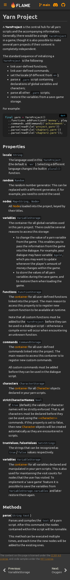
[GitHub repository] (63, 5)
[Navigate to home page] (21, 5)
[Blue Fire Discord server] (55, 5)
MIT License (46, 559)
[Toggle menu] (5, 5)
